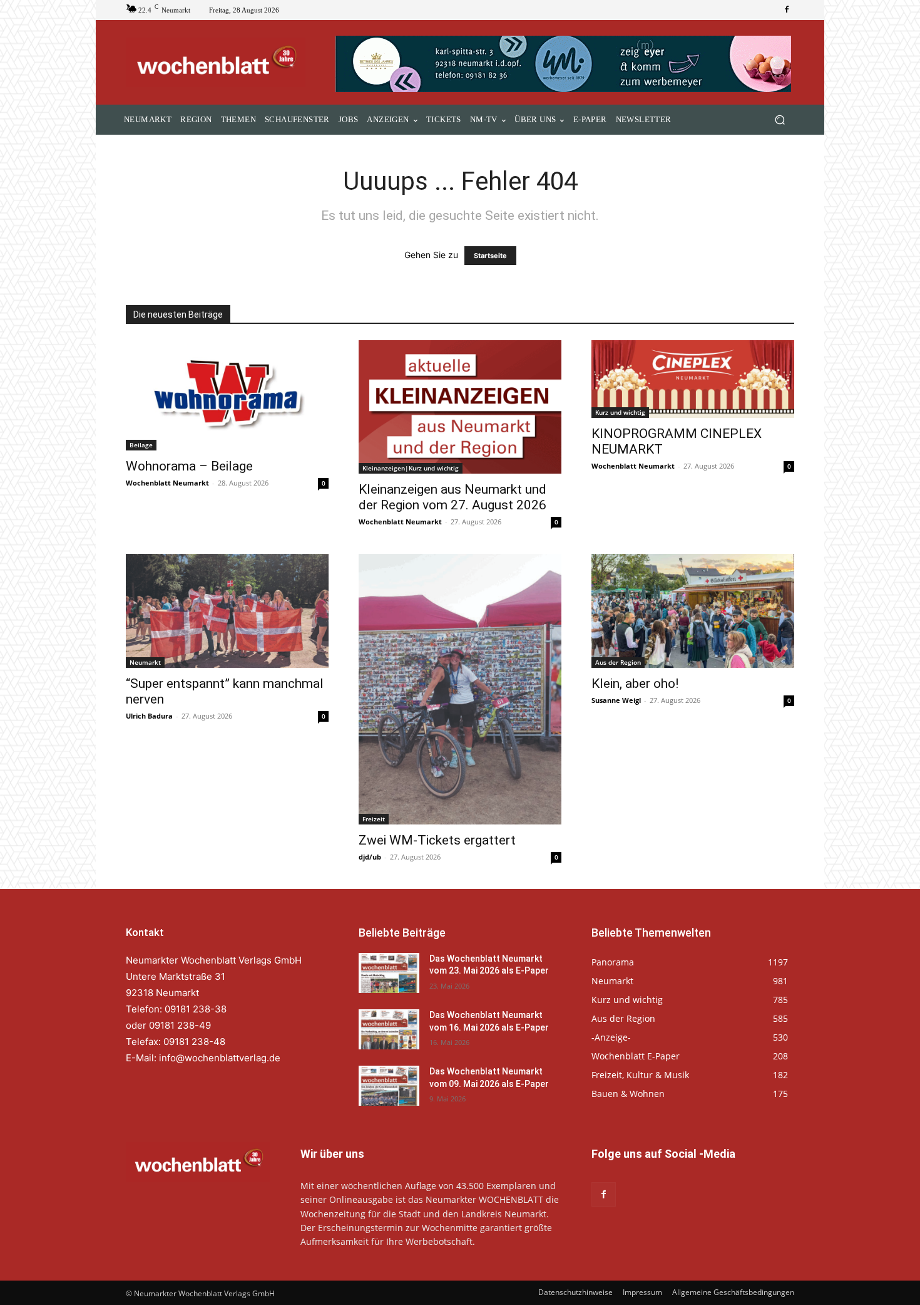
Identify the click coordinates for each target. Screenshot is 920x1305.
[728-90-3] (564, 64)
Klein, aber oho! (634, 683)
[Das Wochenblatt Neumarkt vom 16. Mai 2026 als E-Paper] (389, 1029)
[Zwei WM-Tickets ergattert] (460, 689)
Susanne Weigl (616, 700)
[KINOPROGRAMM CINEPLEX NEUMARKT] (692, 379)
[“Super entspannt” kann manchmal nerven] (227, 611)
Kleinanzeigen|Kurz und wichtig (410, 468)
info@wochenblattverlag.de (219, 1058)
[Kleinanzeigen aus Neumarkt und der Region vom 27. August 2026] (460, 407)
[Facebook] (786, 10)
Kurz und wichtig (620, 412)
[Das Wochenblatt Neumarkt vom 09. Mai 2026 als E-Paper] (389, 1086)
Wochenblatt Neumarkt (167, 482)
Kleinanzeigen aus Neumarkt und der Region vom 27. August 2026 (452, 497)
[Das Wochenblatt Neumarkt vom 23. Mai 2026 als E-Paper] (389, 973)
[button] (779, 120)
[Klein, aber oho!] (692, 611)
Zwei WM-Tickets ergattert (437, 840)
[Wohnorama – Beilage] (227, 395)
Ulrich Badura (149, 715)
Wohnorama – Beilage (189, 466)
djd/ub (370, 856)
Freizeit (373, 818)
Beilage (141, 444)
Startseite (490, 255)
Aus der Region (618, 662)
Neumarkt (145, 662)
